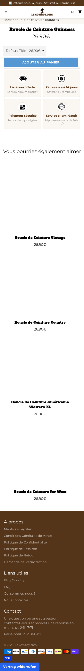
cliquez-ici (32, 634)
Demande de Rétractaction (25, 562)
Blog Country (14, 580)
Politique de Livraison (20, 549)
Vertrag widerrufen (19, 667)
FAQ (7, 587)
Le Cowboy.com (26, 644)
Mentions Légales (17, 529)
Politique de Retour (19, 555)
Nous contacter (16, 600)
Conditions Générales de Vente (28, 536)
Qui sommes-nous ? (19, 593)
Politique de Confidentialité (25, 542)
